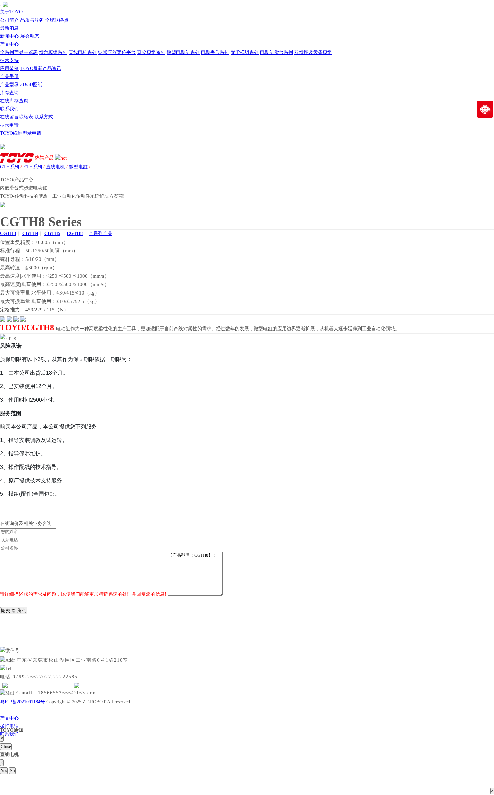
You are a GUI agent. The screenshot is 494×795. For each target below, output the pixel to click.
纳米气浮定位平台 (117, 52)
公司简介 (9, 20)
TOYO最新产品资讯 (40, 68)
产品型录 (9, 84)
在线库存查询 (14, 100)
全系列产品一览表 (19, 52)
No (12, 770)
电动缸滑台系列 (276, 52)
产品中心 (9, 718)
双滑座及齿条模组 (313, 52)
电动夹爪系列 (215, 52)
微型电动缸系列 (183, 52)
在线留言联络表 (16, 116)
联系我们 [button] (9, 108)
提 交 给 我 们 (14, 610)
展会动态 (29, 36)
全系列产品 (100, 233)
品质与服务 (32, 20)
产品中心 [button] (9, 44)
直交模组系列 (151, 52)
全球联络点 (57, 20)
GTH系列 (9, 166)
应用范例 (9, 68)
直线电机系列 (83, 52)
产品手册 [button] (9, 76)
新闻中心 (9, 36)
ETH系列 (32, 166)
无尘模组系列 (245, 52)
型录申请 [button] (9, 125)
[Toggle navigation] (0, 5)
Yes (4, 770)
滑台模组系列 (53, 52)
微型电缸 (78, 166)
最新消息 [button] (9, 28)
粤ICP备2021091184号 (23, 701)
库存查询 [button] (9, 92)
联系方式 (43, 116)
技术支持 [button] (9, 60)
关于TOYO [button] (11, 11)
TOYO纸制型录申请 (20, 133)
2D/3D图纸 (31, 84)
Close (6, 746)
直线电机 (55, 166)
